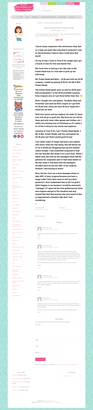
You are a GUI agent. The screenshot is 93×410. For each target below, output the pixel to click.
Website (37, 352)
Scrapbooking (15, 274)
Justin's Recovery (16, 211)
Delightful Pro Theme (42, 402)
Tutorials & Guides (16, 295)
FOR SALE (14, 195)
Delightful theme (47, 400)
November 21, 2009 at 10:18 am (50, 277)
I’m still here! (15, 390)
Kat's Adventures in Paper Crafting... (24, 8)
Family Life (15, 192)
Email (37, 346)
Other (13, 263)
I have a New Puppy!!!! (17, 378)
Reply (39, 238)
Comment (38, 324)
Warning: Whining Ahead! (41, 209)
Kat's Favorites (15, 214)
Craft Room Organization (18, 171)
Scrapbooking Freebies (17, 277)
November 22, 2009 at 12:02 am (50, 299)
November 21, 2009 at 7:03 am (50, 229)
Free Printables (15, 205)
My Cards (14, 243)
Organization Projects (17, 256)
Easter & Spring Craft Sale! (18, 381)
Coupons (14, 167)
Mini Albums (15, 240)
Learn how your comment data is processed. (66, 364)
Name (37, 340)
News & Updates (16, 250)
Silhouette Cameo (16, 285)
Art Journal (14, 146)
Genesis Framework (50, 402)
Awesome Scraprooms (17, 150)
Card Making (15, 156)
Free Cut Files (15, 198)
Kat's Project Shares (16, 221)
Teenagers (14, 292)
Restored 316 (53, 400)
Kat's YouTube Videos (17, 237)
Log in (61, 402)
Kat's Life (14, 218)
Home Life (14, 208)
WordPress (57, 402)
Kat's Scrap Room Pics (17, 229)
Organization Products (17, 253)
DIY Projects (15, 182)
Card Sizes (14, 375)
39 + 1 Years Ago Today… (65, 209)
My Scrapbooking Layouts (18, 247)
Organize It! (14, 260)
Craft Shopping (15, 174)
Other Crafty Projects (17, 266)
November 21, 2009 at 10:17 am (50, 247)
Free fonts (14, 201)
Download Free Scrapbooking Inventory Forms (18, 187)
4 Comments (64, 30)
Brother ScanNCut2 (16, 153)
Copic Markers (15, 164)
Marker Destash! (16, 386)
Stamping (14, 289)
